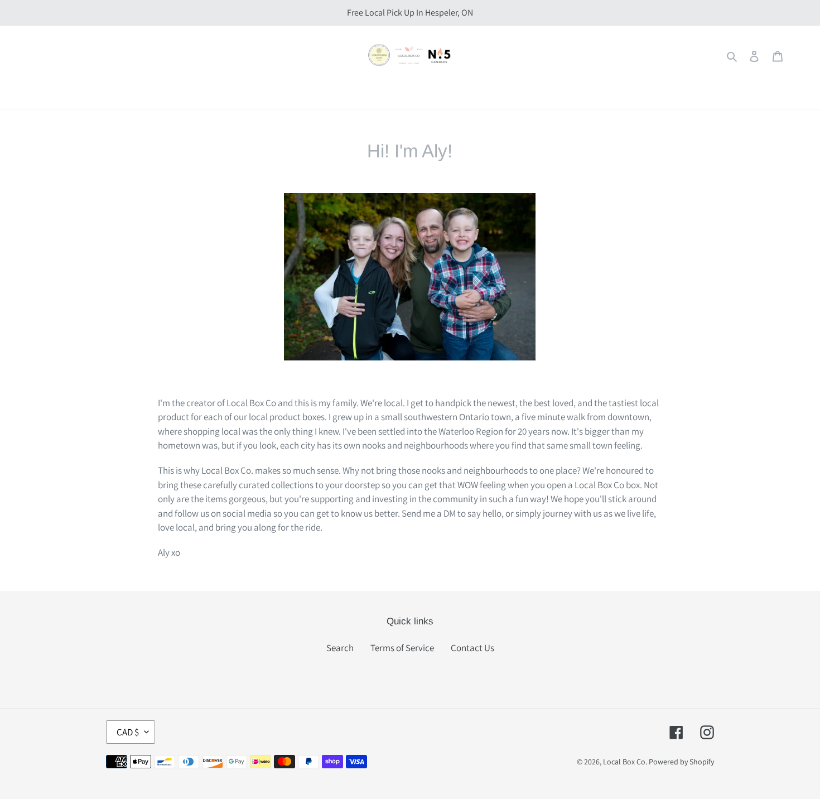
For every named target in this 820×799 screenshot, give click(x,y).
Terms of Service (402, 648)
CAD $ (128, 732)
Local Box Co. (625, 762)
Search (340, 648)
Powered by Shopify (681, 762)
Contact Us (472, 648)
